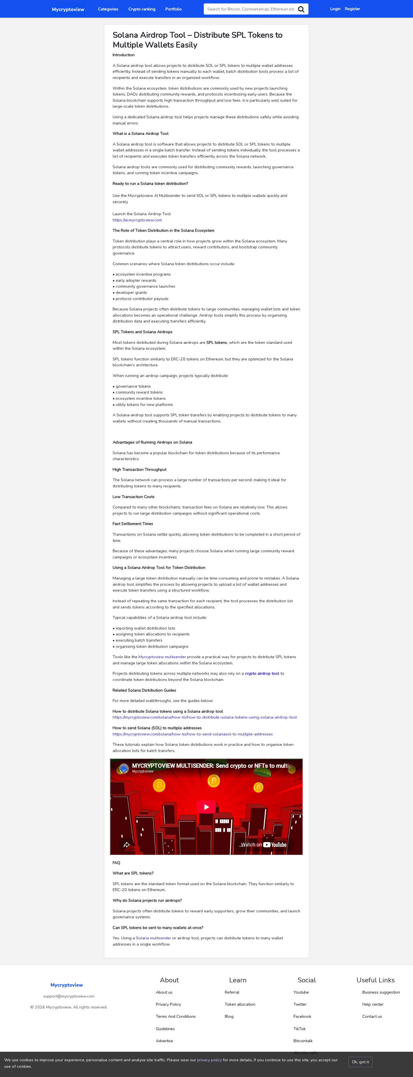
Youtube (301, 992)
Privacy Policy (168, 1004)
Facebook (302, 1016)
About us (164, 992)
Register (352, 9)
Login (335, 9)
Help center (373, 1004)
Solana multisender (153, 938)
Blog (229, 1016)
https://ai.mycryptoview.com (137, 220)
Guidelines (165, 1028)
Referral (232, 992)
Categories (108, 9)
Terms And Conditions (176, 1016)
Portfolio (173, 9)
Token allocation (240, 1004)
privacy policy (209, 1060)
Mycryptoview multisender (162, 657)
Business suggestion (381, 992)
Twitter (300, 1004)
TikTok (300, 1028)
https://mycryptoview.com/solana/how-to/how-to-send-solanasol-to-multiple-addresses (193, 734)
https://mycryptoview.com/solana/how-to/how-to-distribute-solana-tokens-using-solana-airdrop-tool (205, 717)
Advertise (164, 1041)
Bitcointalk (303, 1041)
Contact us (372, 1016)
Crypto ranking (141, 9)
